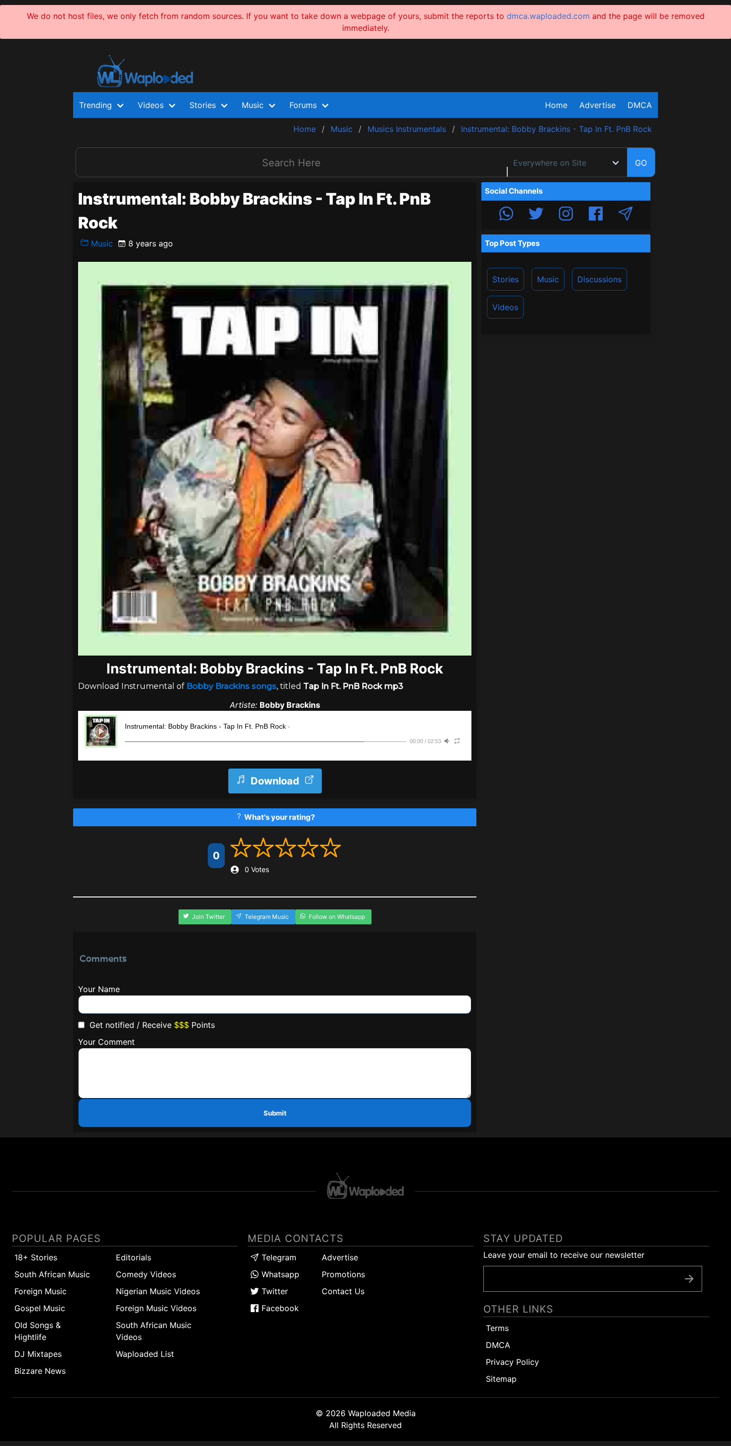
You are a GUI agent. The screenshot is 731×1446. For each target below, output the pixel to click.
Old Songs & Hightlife (37, 1331)
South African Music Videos (153, 1331)
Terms (497, 1328)
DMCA (640, 105)
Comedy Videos (146, 1274)
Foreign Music (40, 1291)
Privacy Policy (512, 1362)
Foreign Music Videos (156, 1308)
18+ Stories (35, 1257)
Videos (505, 307)
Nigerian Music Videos (158, 1291)
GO (641, 163)
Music (101, 243)
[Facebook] (596, 215)
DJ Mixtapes (38, 1354)
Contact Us (343, 1291)
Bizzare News (40, 1371)
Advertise (340, 1257)
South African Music (52, 1274)
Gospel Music (39, 1308)
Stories (505, 279)
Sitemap (501, 1379)
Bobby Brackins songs (231, 686)
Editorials (133, 1257)
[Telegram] (626, 215)
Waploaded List (145, 1354)
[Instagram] (566, 215)
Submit (275, 1113)
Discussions (599, 279)
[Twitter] (536, 215)
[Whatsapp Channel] (506, 215)
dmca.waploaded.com (548, 16)
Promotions (343, 1274)
